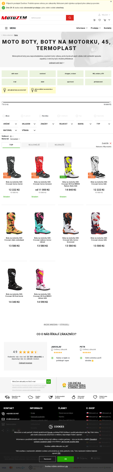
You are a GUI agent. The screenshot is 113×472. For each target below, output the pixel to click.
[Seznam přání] (99, 20)
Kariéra (61, 417)
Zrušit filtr (105, 143)
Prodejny (94, 28)
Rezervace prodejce (66, 413)
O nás (33, 413)
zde (66, 466)
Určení (6, 124)
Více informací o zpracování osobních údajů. (26, 390)
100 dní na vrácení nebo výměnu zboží (77, 385)
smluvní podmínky (39, 387)
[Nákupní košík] (106, 20)
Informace (80, 28)
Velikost (63, 124)
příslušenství (98, 82)
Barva (81, 124)
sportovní (70, 82)
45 (11, 136)
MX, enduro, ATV (98, 73)
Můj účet (105, 15)
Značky (44, 124)
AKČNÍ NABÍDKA (51, 324)
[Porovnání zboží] (94, 20)
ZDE (58, 453)
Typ (98, 124)
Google (50, 432)
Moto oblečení (8, 35)
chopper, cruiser (70, 73)
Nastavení (47, 459)
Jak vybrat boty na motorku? (16, 90)
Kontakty (107, 28)
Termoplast (14, 139)
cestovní (43, 73)
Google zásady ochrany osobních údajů (29, 386)
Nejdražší (59, 145)
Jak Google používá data (70, 442)
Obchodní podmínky (38, 417)
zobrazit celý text (56, 63)
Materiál (7, 130)
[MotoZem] (14, 17)
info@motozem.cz (12, 419)
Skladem (26, 124)
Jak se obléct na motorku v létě (43, 90)
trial (14, 82)
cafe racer (14, 73)
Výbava (25, 130)
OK (65, 459)
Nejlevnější (34, 145)
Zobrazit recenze (25, 363)
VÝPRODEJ (64, 324)
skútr (42, 82)
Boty (16, 35)
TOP (11, 145)
